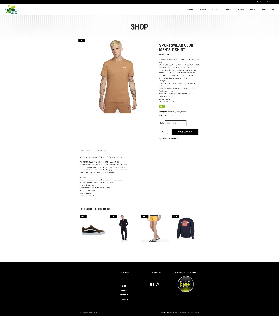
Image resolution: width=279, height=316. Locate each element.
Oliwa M (155, 227)
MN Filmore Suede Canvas (93, 227)
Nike (161, 106)
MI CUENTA (124, 295)
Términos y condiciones (179, 313)
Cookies (169, 313)
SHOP (124, 286)
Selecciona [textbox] (171, 123)
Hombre (183, 112)
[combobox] (175, 123)
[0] (267, 2)
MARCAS (124, 290)
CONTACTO (124, 299)
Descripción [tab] (85, 151)
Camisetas (171, 112)
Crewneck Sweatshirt (186, 227)
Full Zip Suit (124, 227)
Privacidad (163, 313)
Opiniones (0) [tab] (100, 151)
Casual (178, 112)
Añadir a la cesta (185, 132)
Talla (162, 123)
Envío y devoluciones (193, 313)
